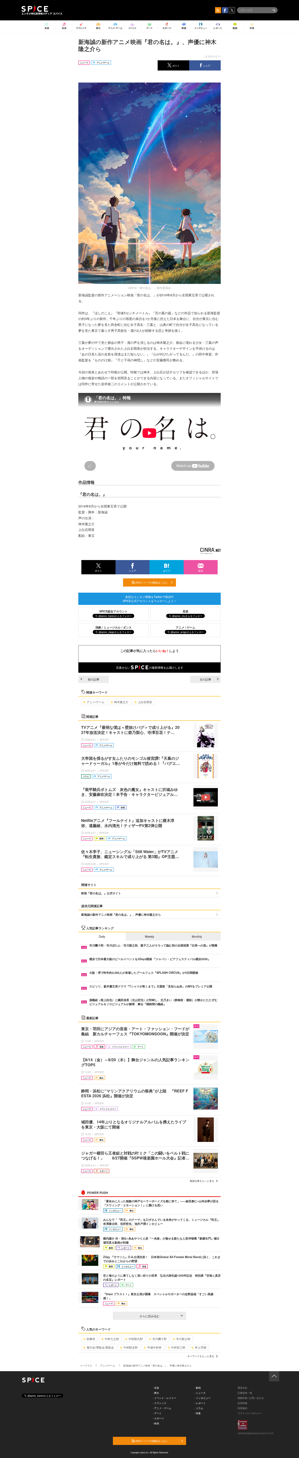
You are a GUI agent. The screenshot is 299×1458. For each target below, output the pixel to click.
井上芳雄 (200, 1347)
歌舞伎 (91, 1339)
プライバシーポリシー (250, 1413)
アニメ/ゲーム (96, 702)
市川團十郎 (159, 1339)
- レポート (200, 1403)
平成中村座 (154, 1347)
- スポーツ (158, 1418)
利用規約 (242, 1408)
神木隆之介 (121, 702)
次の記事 (205, 679)
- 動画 (197, 1387)
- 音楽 (156, 1387)
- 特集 (197, 1413)
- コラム (198, 1408)
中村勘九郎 (136, 1339)
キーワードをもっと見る (200, 1356)
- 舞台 (156, 1392)
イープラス (86, 1365)
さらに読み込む (149, 1316)
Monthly (197, 936)
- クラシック (159, 1403)
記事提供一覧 (245, 1392)
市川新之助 (183, 1339)
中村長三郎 (178, 1347)
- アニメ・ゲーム (162, 1408)
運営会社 (242, 1387)
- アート (157, 1413)
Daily (102, 936)
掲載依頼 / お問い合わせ (251, 1398)
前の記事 (93, 679)
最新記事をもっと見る (202, 1180)
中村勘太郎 (130, 1347)
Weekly (149, 936)
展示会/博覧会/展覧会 (100, 1347)
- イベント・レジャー (164, 1398)
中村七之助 (112, 1339)
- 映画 (156, 1423)
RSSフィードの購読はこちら (151, 582)
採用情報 (242, 1403)
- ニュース (200, 1392)
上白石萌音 (145, 702)
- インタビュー (202, 1398)
